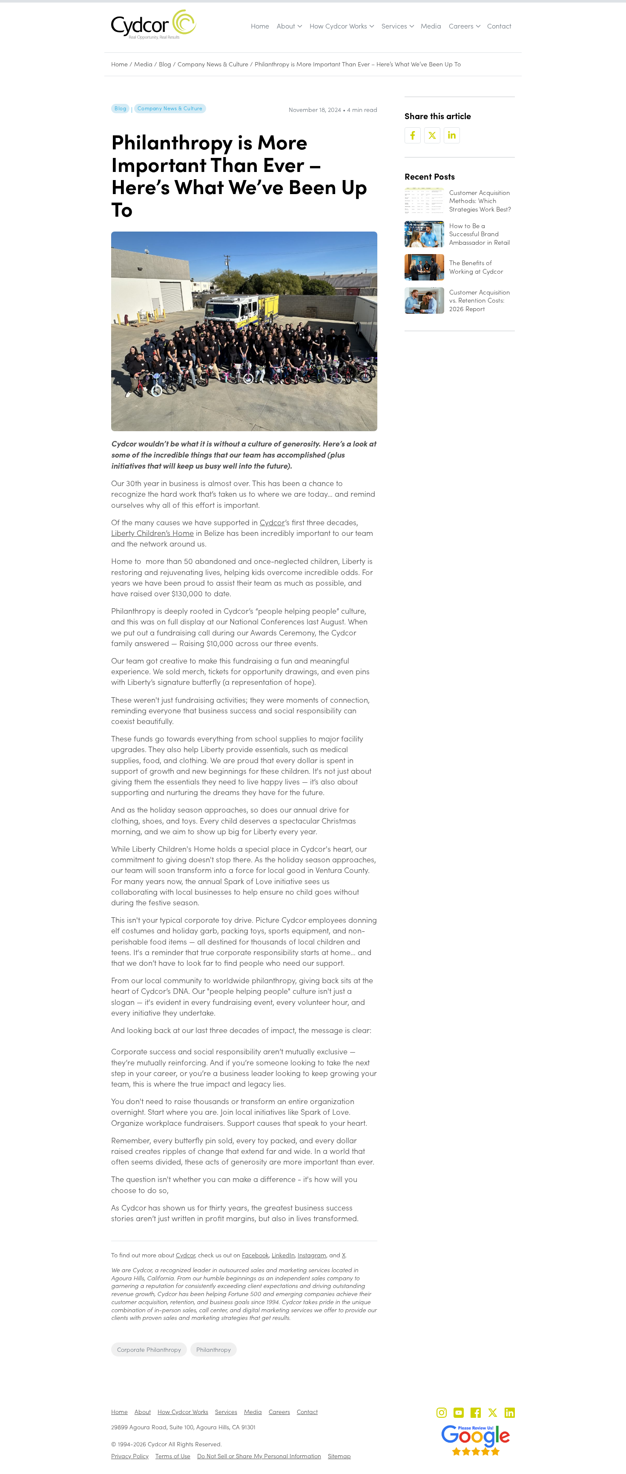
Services (394, 25)
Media (431, 25)
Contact (499, 25)
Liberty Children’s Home (152, 533)
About (286, 25)
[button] (289, 26)
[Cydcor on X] (493, 1414)
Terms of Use (172, 1456)
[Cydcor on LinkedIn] (510, 1414)
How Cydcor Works (338, 25)
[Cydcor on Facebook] (476, 1414)
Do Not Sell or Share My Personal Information (259, 1456)
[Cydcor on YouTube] (459, 1414)
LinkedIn (283, 1255)
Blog (165, 64)
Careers (461, 25)
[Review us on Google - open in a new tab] (475, 1440)
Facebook (255, 1255)
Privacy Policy (130, 1456)
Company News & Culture (213, 64)
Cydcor (272, 522)
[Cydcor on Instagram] (441, 1414)
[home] (153, 24)
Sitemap (339, 1456)
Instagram (312, 1255)
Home (260, 25)
